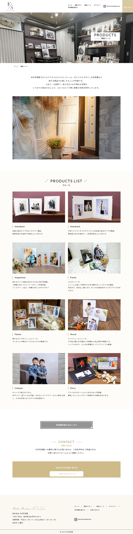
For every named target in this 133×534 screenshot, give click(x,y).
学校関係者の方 (73, 7)
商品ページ (87, 5)
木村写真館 (69, 532)
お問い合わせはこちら (67, 473)
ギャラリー (97, 5)
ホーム (70, 5)
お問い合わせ (127, 7)
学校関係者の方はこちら (66, 424)
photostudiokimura (113, 6)
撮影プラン (78, 5)
